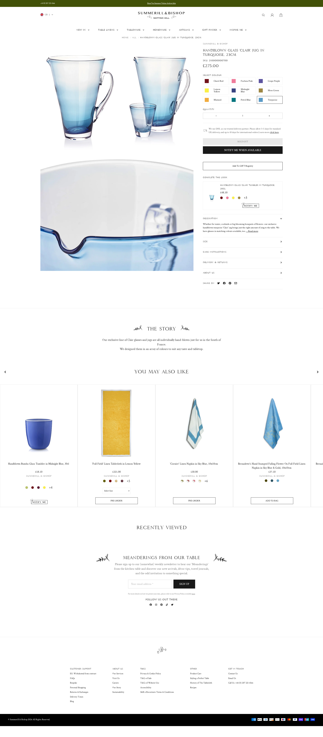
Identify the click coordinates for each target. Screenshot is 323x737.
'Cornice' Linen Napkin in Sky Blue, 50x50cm (194, 464)
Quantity (209, 109)
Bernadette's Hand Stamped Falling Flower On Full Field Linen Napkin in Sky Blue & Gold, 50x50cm (271, 466)
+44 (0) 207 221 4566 (47, 3)
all (134, 37)
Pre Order (116, 500)
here (193, 594)
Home (125, 37)
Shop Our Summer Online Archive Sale (161, 3)
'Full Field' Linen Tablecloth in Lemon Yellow (116, 464)
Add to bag (271, 500)
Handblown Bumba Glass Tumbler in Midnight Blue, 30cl (38, 464)
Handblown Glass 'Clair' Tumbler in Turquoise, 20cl (247, 187)
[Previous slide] (5, 372)
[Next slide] (318, 372)
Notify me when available (242, 150)
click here (274, 132)
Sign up (184, 584)
